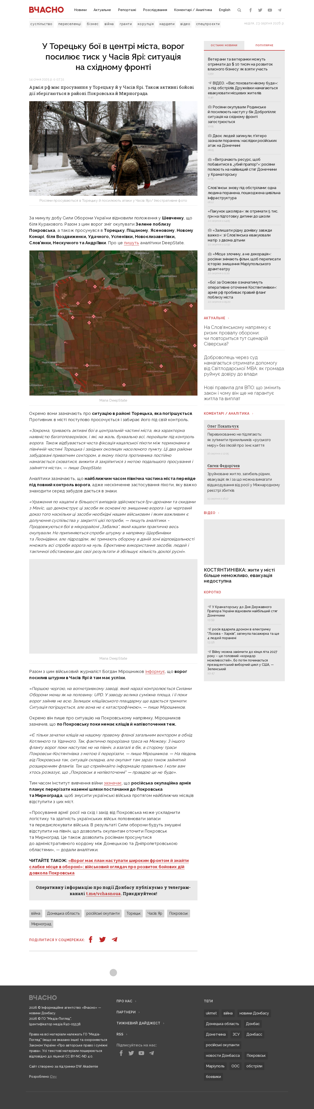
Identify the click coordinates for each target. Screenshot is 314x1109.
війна (109, 24)
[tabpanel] (244, 180)
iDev (53, 1076)
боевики (213, 1077)
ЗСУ (236, 1034)
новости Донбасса (223, 1055)
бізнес (93, 24)
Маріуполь (215, 1066)
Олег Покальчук (223, 426)
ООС (235, 1066)
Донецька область (63, 913)
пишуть (131, 242)
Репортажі (127, 10)
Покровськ (178, 913)
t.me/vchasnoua (103, 893)
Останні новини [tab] (224, 45)
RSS (120, 1034)
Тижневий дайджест (138, 1023)
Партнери (126, 1012)
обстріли (254, 1066)
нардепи (167, 24)
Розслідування (155, 10)
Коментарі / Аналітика (193, 10)
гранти (126, 24)
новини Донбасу (254, 1013)
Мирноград (41, 924)
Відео (209, 513)
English (224, 10)
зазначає (113, 783)
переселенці (69, 24)
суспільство (41, 24)
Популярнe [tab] (265, 45)
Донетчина (216, 1034)
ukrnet (211, 1013)
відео (185, 24)
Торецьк (133, 913)
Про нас (124, 1001)
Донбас (253, 1024)
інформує (155, 671)
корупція (146, 24)
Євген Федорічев (223, 465)
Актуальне (102, 10)
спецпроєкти (208, 24)
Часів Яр (155, 913)
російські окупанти (103, 913)
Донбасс (254, 1034)
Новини (80, 10)
